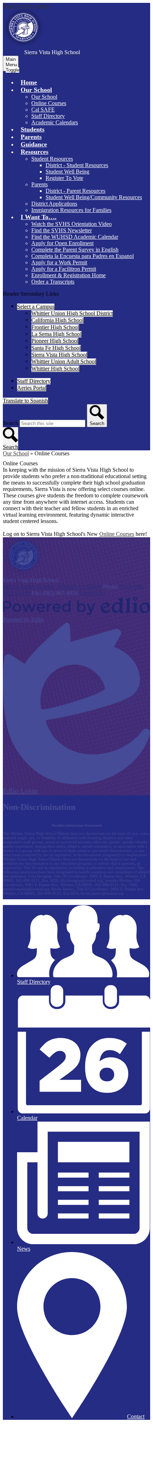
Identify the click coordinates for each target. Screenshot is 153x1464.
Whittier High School (55, 369)
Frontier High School (55, 327)
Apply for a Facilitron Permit (63, 269)
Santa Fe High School (56, 348)
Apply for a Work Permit (59, 262)
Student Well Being (67, 172)
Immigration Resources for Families (71, 210)
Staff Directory (48, 116)
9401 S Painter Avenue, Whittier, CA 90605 (52, 587)
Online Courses (48, 103)
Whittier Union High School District (72, 313)
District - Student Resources (77, 165)
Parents (39, 184)
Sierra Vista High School (59, 355)
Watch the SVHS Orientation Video (71, 224)
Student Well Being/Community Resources (94, 197)
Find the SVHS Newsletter (61, 230)
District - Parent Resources (75, 191)
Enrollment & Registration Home (68, 275)
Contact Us (92, 593)
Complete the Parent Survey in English (74, 250)
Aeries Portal (31, 388)
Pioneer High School (54, 341)
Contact (135, 1416)
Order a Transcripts (52, 282)
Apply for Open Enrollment (62, 243)
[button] (36, 89)
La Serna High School (56, 334)
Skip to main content (26, 6)
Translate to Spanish (25, 401)
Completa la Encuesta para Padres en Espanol (82, 256)
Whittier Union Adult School (63, 361)
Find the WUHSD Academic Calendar (74, 237)
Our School (44, 97)
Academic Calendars (54, 122)
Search (10, 423)
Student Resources (52, 159)
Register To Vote (64, 178)
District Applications (54, 204)
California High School (57, 320)
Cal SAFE (43, 110)
